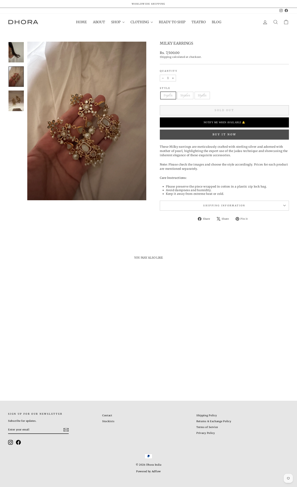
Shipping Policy (206, 415)
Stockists (108, 421)
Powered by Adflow (148, 471)
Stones (185, 95)
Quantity (168, 71)
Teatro (199, 22)
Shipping (166, 56)
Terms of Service (207, 427)
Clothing (140, 22)
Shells (202, 95)
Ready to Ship (172, 22)
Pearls (168, 95)
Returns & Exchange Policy (213, 421)
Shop (116, 22)
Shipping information (224, 205)
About (99, 22)
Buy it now (224, 134)
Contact (107, 415)
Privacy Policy (205, 432)
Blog (216, 22)
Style (165, 88)
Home (81, 22)
